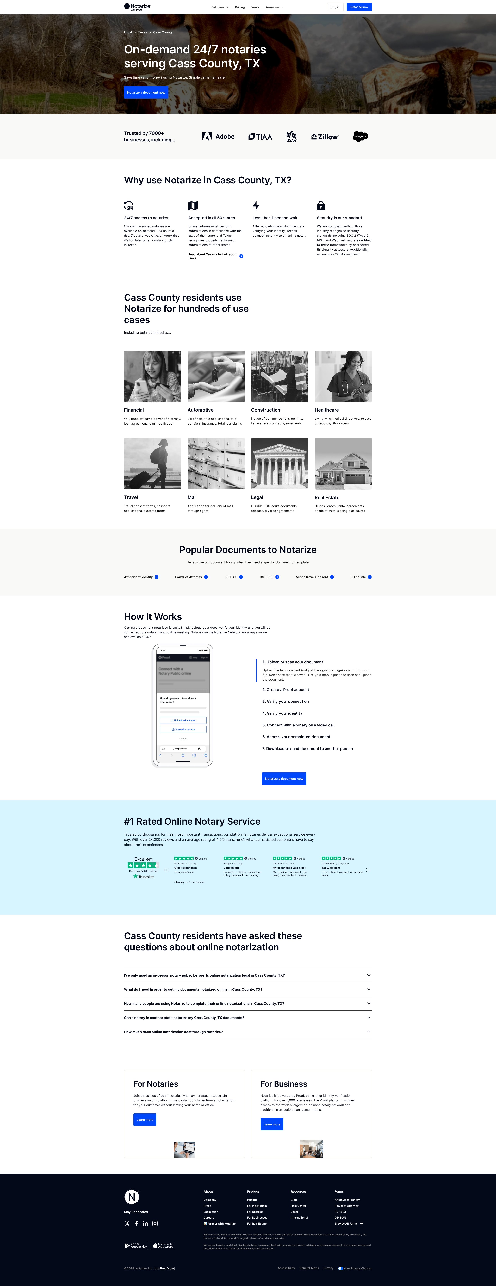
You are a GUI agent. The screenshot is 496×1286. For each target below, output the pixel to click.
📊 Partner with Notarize (220, 1223)
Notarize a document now (146, 92)
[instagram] (155, 1223)
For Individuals (257, 1205)
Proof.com (167, 1268)
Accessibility (286, 1268)
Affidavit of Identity (347, 1199)
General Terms (309, 1268)
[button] (220, 7)
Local (294, 1211)
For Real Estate (257, 1223)
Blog (294, 1199)
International (299, 1217)
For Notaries (255, 1211)
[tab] (314, 670)
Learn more (145, 1120)
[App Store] (163, 1245)
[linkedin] (146, 1223)
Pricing (240, 7)
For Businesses (257, 1217)
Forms (255, 7)
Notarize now (359, 7)
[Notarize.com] (132, 1197)
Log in (335, 7)
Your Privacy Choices (358, 1268)
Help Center (298, 1205)
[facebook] (136, 1223)
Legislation (211, 1211)
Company (210, 1199)
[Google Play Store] (136, 1245)
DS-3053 (341, 1217)
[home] (150, 7)
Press (207, 1205)
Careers (209, 1217)
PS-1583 (340, 1211)
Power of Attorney (347, 1205)
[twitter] (127, 1223)
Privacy (328, 1268)
